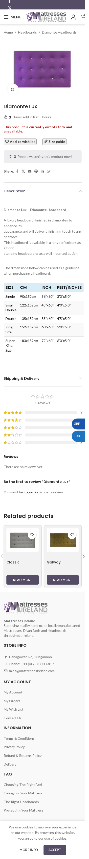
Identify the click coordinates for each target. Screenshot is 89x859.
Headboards (27, 32)
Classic (13, 562)
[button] (84, 556)
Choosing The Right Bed (23, 784)
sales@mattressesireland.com (31, 671)
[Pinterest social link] (36, 171)
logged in (31, 492)
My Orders (12, 701)
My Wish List (13, 709)
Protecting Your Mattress (24, 810)
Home (8, 32)
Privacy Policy (14, 747)
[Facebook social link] (17, 171)
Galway (54, 562)
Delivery (10, 764)
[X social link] (9, 8)
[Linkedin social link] (42, 171)
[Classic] (22, 540)
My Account (13, 692)
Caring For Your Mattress (23, 793)
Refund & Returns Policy (23, 755)
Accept (54, 850)
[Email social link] (29, 171)
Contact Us (13, 718)
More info (29, 850)
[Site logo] (46, 16)
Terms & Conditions (19, 738)
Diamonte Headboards (59, 32)
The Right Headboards (21, 802)
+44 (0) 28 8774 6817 (37, 664)
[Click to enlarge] (13, 89)
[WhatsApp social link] (48, 171)
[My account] (73, 17)
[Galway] (63, 540)
